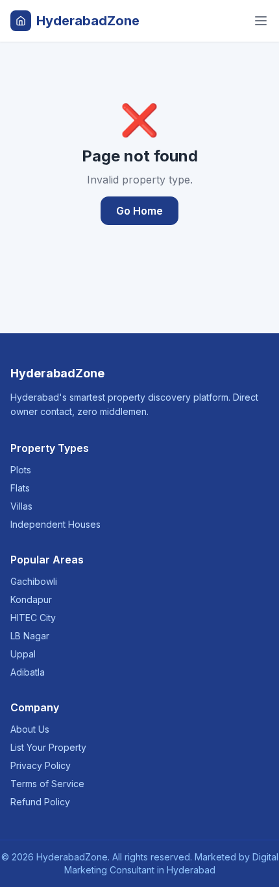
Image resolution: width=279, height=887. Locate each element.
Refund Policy (40, 801)
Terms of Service (47, 783)
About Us (29, 729)
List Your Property (48, 747)
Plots (20, 469)
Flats (20, 487)
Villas (21, 506)
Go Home (139, 210)
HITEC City (33, 617)
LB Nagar (29, 635)
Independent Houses (55, 524)
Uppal (23, 653)
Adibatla (27, 672)
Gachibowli (33, 581)
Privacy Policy (40, 765)
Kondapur (31, 599)
